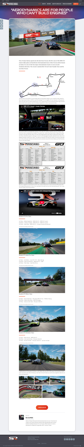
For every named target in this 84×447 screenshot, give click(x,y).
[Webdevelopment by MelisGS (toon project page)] (80, 445)
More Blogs (41, 407)
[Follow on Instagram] (69, 439)
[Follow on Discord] (74, 439)
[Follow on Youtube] (65, 439)
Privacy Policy (44, 443)
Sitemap (39, 443)
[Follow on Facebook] (67, 439)
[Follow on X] (71, 439)
